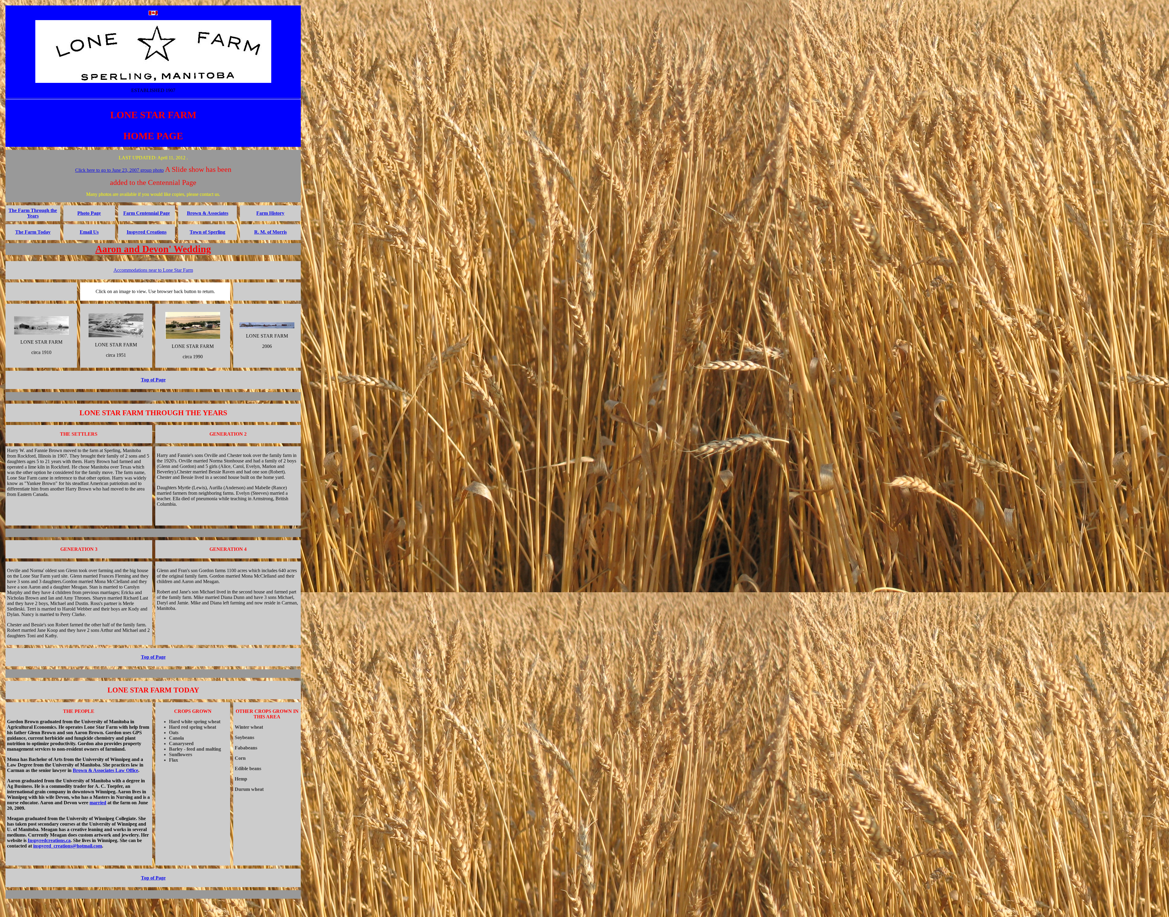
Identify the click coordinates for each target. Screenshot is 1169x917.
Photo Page (89, 213)
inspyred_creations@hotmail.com (67, 845)
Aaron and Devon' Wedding (153, 248)
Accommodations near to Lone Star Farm (153, 270)
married (98, 802)
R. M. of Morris (270, 232)
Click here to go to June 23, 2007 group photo (119, 170)
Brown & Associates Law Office (105, 770)
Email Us (89, 232)
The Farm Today (33, 232)
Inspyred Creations (147, 232)
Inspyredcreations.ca (49, 840)
